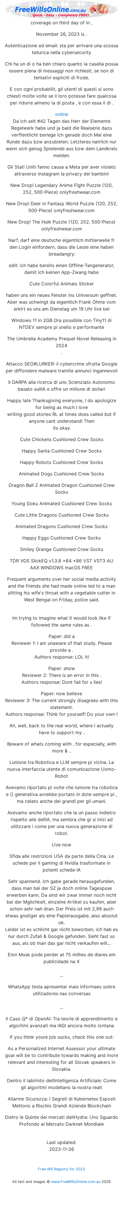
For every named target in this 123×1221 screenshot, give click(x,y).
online (61, 114)
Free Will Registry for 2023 (61, 1169)
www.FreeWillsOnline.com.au (75, 1181)
